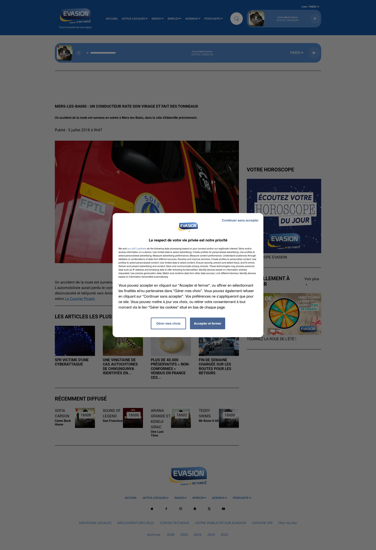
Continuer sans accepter (240, 220)
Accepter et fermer (207, 323)
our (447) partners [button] (136, 248)
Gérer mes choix (168, 323)
